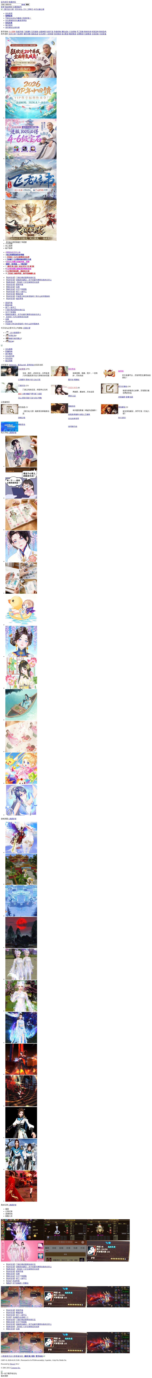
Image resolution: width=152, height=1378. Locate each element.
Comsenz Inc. (15, 1368)
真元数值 (65, 34)
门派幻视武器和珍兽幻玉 (26, 277)
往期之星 (26, 328)
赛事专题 (129, 397)
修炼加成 (34, 34)
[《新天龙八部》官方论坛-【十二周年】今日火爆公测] (22, 9)
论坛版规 (8, 349)
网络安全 (21, 424)
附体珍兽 (87, 32)
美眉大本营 (72, 388)
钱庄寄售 (19, 299)
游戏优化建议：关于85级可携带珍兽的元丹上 (34, 280)
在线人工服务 (84, 414)
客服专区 (71, 406)
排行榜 (12, 27)
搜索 (23, 4)
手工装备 (80, 32)
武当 (36, 398)
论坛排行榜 (9, 356)
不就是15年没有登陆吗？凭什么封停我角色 (33, 296)
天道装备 (102, 34)
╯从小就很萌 (13, 333)
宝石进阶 (42, 34)
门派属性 (27, 32)
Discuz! (12, 1364)
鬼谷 (20, 394)
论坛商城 (16, 20)
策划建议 (121, 407)
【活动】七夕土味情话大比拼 (27, 282)
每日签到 (8, 25)
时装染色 (95, 32)
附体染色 (102, 32)
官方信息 (21, 407)
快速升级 (19, 32)
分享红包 (12, 335)
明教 (40, 398)
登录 (2, 7)
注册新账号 (17, 7)
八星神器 (49, 34)
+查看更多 (12, 433)
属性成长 (65, 32)
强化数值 (57, 34)
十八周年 (12, 32)
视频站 (76, 380)
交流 (9, 1317)
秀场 (70, 396)
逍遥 (40, 394)
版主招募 (8, 361)
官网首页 (8, 16)
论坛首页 (8, 13)
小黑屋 (3, 1356)
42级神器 (42, 32)
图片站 (71, 380)
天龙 (32, 398)
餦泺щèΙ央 (22, 365)
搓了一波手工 (21, 292)
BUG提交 (122, 418)
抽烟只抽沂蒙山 (14, 338)
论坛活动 (8, 358)
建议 (9, 1283)
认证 (74, 396)
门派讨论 (21, 385)
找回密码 (8, 7)
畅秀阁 (121, 371)
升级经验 (57, 32)
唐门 (36, 394)
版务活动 (10, 282)
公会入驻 (36, 380)
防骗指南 (8, 351)
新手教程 (8, 354)
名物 (18, 287)
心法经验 (72, 32)
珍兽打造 (49, 32)
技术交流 (10, 277)
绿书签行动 (72, 426)
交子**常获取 (21, 289)
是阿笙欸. (30, 365)
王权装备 (95, 34)
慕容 (28, 398)
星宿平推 (19, 285)
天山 (20, 398)
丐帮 (32, 394)
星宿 (24, 398)
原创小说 (29, 380)
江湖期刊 (21, 380)
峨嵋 (28, 394)
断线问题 (19, 294)
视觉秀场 (71, 369)
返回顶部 (4, 1376)
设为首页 (4, 2)
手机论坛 (18, 18)
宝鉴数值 (87, 34)
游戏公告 (21, 418)
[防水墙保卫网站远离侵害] (44, 1356)
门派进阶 (19, 34)
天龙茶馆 (21, 369)
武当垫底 (8, 321)
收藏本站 (12, 2)
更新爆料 (121, 397)
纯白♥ (10, 341)
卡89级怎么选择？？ (20, 1317)
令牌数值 (80, 34)
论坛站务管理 (73, 419)
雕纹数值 (72, 34)
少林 (24, 394)
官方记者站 (122, 386)
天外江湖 (12, 34)
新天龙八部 (11, 1356)
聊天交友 (10, 287)
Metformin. (13, 365)
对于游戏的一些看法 (20, 1283)
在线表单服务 (73, 414)
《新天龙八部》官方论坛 (33, 1356)
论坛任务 (8, 23)
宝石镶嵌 (34, 32)
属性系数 (27, 34)
